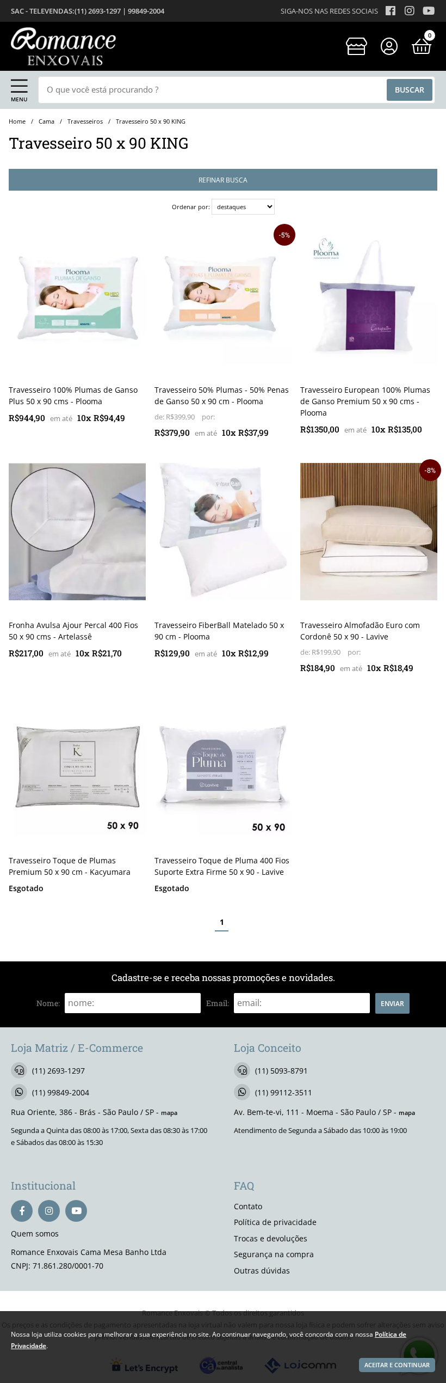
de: (160, 417)
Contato (248, 1206)
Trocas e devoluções (270, 1238)
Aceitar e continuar (397, 1365)
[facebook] (22, 1211)
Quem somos (35, 1233)
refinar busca (223, 179)
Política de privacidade (275, 1222)
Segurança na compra (274, 1254)
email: (217, 1003)
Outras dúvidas (262, 1270)
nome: (48, 1003)
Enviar (392, 1003)
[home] (63, 46)
